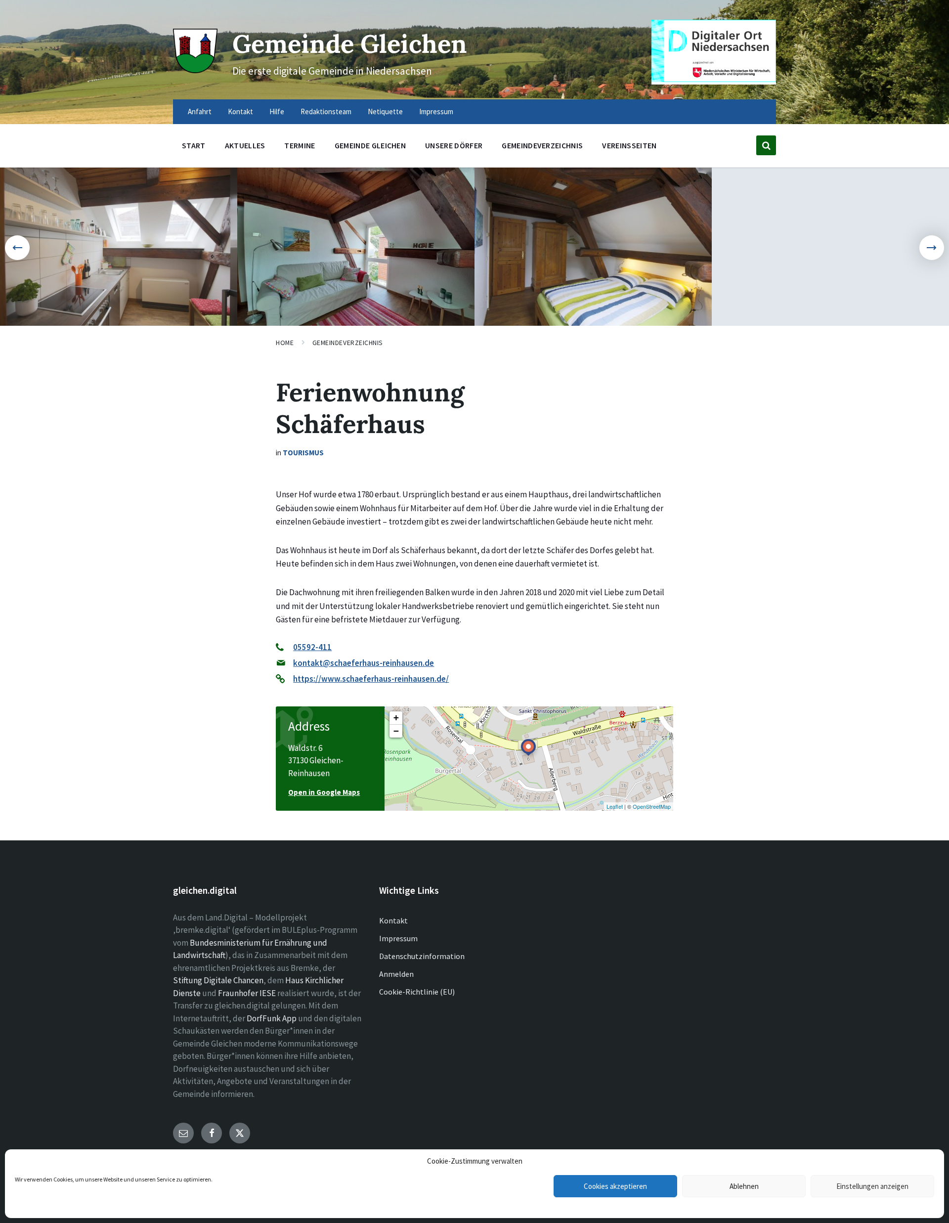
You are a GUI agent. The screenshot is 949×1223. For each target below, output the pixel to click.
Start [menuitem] (194, 145)
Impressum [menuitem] (436, 111)
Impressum (398, 938)
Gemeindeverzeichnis (348, 342)
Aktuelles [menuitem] (245, 145)
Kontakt (393, 920)
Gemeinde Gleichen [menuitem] (370, 145)
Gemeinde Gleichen (349, 44)
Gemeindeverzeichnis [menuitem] (542, 145)
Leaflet (614, 806)
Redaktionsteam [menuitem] (326, 111)
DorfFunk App (272, 1018)
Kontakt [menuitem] (240, 111)
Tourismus (303, 452)
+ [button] (396, 717)
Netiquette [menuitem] (385, 111)
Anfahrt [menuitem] (200, 111)
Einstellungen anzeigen (872, 1186)
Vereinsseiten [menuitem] (629, 145)
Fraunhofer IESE (247, 993)
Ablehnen (744, 1186)
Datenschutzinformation (422, 956)
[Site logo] (195, 70)
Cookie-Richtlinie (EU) (417, 992)
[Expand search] (766, 145)
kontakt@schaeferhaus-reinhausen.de (363, 662)
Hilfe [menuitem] (276, 111)
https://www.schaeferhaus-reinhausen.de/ (371, 678)
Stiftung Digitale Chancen (218, 980)
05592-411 (312, 647)
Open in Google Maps (324, 792)
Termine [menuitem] (299, 145)
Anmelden (396, 974)
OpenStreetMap (652, 806)
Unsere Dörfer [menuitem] (453, 145)
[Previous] (17, 247)
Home (285, 342)
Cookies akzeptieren (615, 1186)
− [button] (396, 731)
